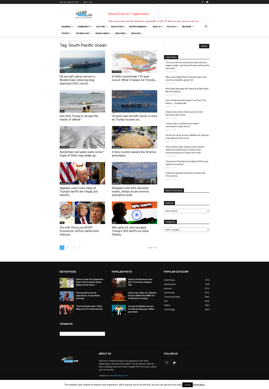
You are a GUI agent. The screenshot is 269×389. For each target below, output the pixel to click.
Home (62, 41)
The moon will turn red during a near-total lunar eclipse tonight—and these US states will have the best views (187, 65)
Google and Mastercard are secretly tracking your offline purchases (141, 309)
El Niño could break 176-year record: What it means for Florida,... (134, 78)
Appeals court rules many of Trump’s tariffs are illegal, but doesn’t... (79, 191)
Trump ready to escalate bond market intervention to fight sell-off (182, 125)
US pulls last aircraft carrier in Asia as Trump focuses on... (134, 117)
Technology (82, 33)
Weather (120, 33)
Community (83, 26)
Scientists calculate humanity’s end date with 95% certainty (185, 174)
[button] (206, 26)
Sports (65, 33)
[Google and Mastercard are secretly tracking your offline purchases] (119, 310)
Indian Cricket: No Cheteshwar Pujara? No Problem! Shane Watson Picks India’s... (89, 282)
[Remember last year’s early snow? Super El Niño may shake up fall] (82, 137)
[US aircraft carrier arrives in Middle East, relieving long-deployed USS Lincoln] (82, 62)
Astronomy (116, 147)
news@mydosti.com (119, 375)
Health (157, 26)
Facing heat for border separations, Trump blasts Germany (88, 295)
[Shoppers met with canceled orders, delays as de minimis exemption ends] (134, 173)
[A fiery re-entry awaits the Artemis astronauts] (134, 137)
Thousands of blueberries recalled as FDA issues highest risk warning (187, 162)
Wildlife (135, 33)
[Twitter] (207, 2)
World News (102, 33)
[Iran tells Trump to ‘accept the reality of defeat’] (82, 101)
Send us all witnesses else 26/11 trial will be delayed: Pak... (140, 282)
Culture (100, 26)
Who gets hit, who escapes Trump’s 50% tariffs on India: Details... (130, 231)
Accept (188, 385)
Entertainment (137, 26)
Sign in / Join (87, 2)
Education (117, 26)
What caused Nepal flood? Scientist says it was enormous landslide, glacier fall (186, 78)
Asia (62, 72)
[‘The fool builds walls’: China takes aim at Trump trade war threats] (67, 310)
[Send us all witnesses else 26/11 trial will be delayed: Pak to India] (119, 282)
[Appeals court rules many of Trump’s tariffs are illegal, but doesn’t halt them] (82, 173)
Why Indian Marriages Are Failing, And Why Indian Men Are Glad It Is (187, 90)
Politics (171, 26)
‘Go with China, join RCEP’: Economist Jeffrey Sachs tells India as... (79, 231)
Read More (199, 385)
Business (66, 26)
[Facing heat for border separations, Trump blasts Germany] (67, 296)
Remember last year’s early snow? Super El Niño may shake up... (82, 153)
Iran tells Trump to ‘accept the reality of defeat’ (79, 117)
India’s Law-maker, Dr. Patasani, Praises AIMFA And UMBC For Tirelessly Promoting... (142, 295)
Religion (186, 26)
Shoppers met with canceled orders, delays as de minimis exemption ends (130, 191)
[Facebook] (202, 2)
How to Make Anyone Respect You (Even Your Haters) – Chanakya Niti (186, 101)
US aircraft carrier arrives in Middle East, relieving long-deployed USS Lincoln (77, 80)
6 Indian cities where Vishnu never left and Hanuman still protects (184, 113)
